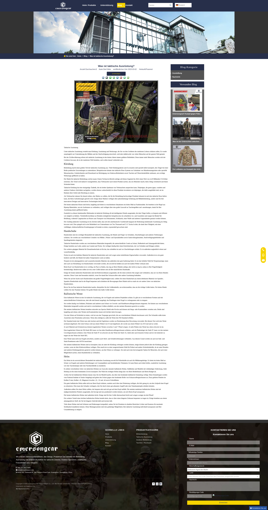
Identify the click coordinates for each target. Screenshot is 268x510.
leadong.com (30, 486)
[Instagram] (160, 483)
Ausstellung (177, 73)
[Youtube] (157, 483)
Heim (107, 434)
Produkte (108, 437)
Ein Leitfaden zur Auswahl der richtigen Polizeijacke (187, 169)
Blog (107, 443)
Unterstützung (110, 440)
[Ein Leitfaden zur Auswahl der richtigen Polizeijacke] (187, 156)
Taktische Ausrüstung (144, 437)
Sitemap (74, 483)
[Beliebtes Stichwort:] (170, 5)
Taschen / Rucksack (143, 443)
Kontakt (108, 446)
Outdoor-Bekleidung (143, 440)
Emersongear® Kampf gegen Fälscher (187, 114)
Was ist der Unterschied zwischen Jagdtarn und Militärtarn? (187, 141)
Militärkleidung (141, 434)
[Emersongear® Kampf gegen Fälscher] (187, 101)
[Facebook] (153, 483)
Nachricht (176, 77)
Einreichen (223, 503)
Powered (149, 69)
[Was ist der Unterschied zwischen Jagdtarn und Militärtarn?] (187, 128)
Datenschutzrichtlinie (85, 483)
